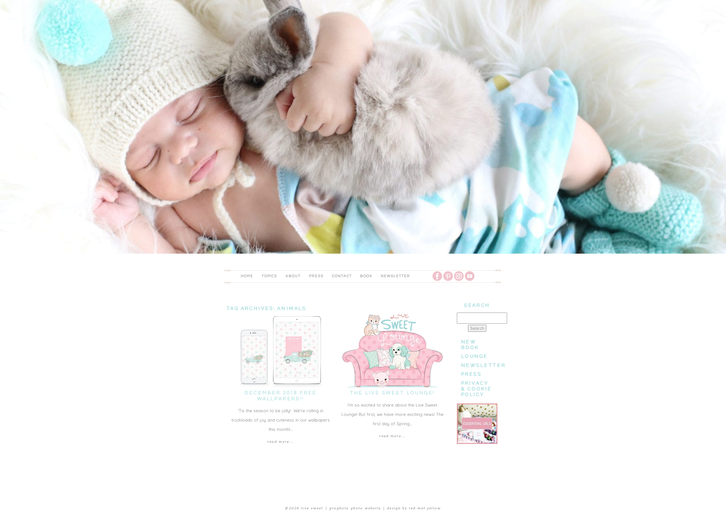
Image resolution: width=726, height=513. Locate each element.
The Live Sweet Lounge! (392, 393)
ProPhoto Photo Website (355, 508)
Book (366, 276)
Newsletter (395, 276)
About (293, 276)
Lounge (474, 356)
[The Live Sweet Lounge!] (392, 351)
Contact (342, 276)
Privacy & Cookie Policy (476, 388)
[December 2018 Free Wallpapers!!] (280, 351)
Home (247, 276)
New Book (470, 344)
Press (316, 276)
